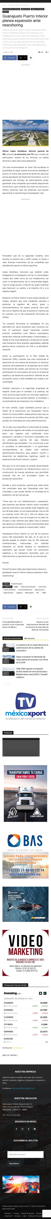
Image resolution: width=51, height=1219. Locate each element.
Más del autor (29, 638)
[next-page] (8, 683)
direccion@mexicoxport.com (23, 1088)
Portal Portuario (17, 584)
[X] (28, 1129)
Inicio (4, 5)
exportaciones (25, 9)
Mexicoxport (29, 593)
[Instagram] (22, 1129)
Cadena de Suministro (28, 587)
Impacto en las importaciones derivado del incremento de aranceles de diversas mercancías (37, 626)
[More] (30, 57)
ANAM (16, 587)
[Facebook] (16, 1129)
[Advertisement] (25, 91)
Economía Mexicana (25, 590)
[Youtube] (34, 1129)
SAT (37, 593)
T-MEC (44, 593)
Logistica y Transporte (37, 9)
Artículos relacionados (12, 638)
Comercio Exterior (10, 590)
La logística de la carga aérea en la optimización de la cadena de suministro (32, 648)
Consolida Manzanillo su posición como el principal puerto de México (13, 624)
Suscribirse (14, 1163)
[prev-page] (4, 683)
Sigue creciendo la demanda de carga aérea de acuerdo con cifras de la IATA (32, 660)
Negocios (5, 12)
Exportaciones (40, 590)
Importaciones (8, 593)
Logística (19, 593)
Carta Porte (42, 587)
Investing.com (17, 1048)
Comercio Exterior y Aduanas (19, 5)
